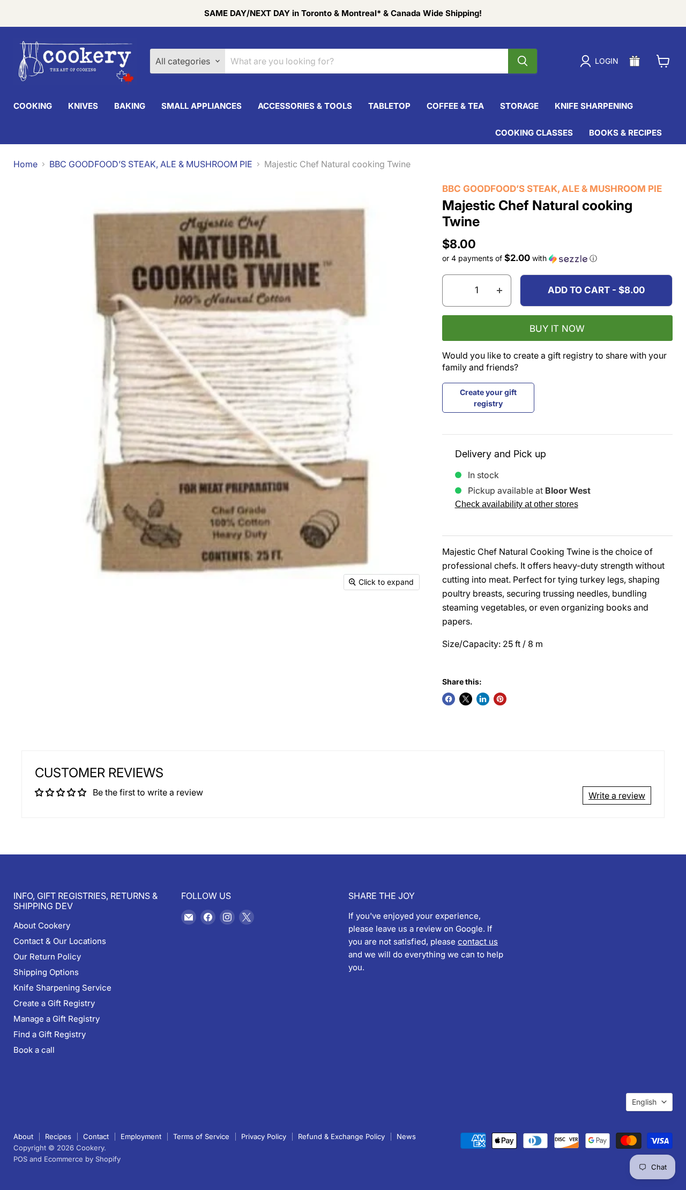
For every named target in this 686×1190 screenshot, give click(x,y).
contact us (478, 941)
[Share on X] (465, 699)
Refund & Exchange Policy (341, 1136)
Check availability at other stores (516, 504)
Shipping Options (46, 972)
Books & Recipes (625, 133)
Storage (519, 106)
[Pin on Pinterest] (500, 699)
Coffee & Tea (455, 106)
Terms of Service (201, 1136)
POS (20, 1159)
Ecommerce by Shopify (82, 1159)
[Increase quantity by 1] (499, 290)
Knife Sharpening (594, 106)
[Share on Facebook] (448, 699)
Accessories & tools (305, 106)
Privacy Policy (263, 1136)
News (406, 1136)
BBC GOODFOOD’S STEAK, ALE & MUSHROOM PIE (150, 164)
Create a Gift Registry (54, 1003)
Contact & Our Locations (59, 941)
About (23, 1136)
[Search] (522, 61)
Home (25, 164)
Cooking (32, 106)
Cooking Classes (534, 133)
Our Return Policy (47, 956)
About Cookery (41, 925)
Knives (83, 106)
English (644, 1101)
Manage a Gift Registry (56, 1019)
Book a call (34, 1050)
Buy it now (557, 328)
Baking (129, 106)
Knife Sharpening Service (62, 988)
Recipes (58, 1136)
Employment (141, 1136)
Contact (96, 1136)
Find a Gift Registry (49, 1034)
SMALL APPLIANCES (201, 106)
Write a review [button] (616, 795)
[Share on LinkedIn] (482, 699)
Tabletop (389, 106)
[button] (557, 258)
